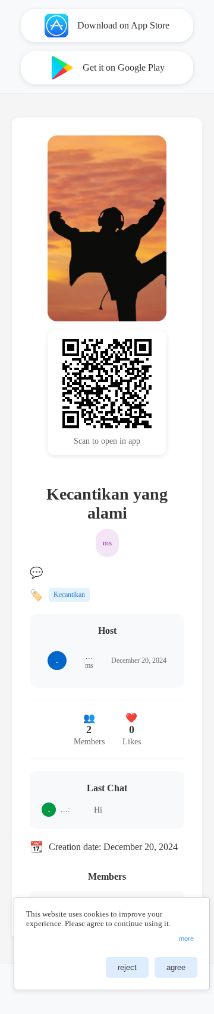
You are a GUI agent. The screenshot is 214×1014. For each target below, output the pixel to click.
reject (127, 967)
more (186, 938)
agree (175, 967)
